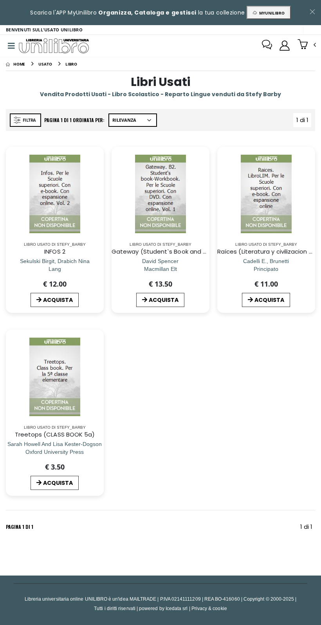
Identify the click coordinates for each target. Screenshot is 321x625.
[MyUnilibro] (285, 45)
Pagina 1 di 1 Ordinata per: (74, 120)
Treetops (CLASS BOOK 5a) (55, 434)
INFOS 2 (54, 251)
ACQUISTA (58, 300)
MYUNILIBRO (271, 13)
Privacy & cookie (209, 608)
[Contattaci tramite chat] (267, 45)
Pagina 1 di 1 (19, 526)
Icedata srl (177, 608)
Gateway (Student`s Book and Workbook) (173, 251)
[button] (307, 45)
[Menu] (11, 46)
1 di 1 (303, 121)
